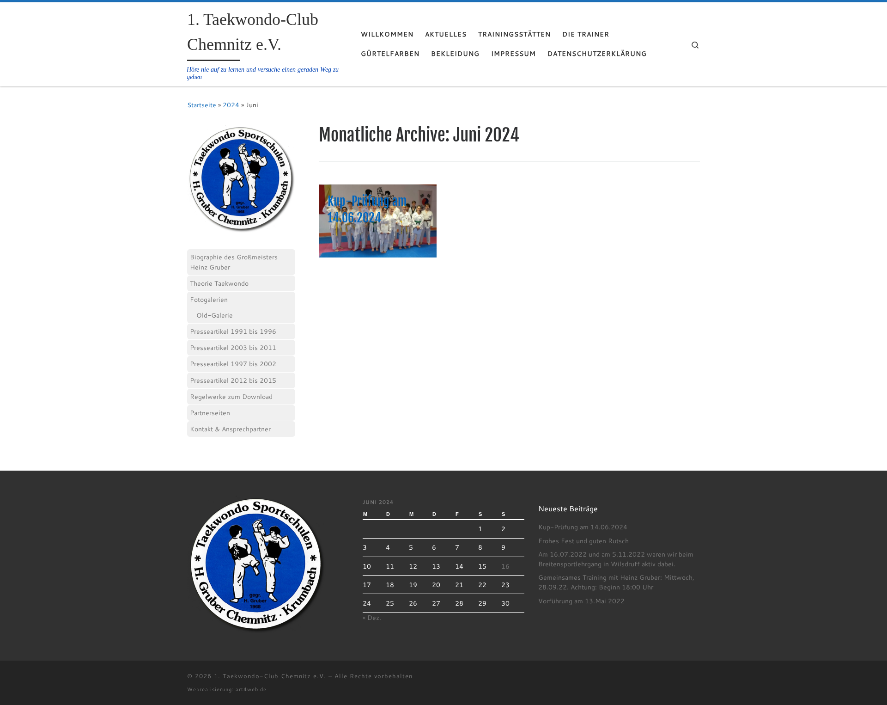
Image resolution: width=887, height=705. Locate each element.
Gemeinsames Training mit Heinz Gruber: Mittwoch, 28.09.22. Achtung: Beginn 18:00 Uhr (616, 582)
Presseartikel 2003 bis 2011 (233, 347)
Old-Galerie (214, 315)
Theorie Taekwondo (219, 283)
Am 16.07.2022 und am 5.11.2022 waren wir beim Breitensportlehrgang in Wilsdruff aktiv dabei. (615, 559)
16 (505, 566)
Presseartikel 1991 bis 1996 (233, 331)
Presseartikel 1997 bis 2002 (233, 363)
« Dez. (372, 617)
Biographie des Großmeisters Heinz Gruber (234, 261)
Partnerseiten (210, 412)
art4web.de (251, 689)
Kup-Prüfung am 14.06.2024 (582, 527)
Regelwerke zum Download (231, 396)
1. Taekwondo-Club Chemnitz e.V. (270, 676)
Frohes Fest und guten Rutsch (583, 541)
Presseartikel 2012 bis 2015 (233, 380)
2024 (231, 104)
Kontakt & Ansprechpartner (230, 428)
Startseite (201, 104)
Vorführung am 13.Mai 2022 (581, 601)
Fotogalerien (209, 299)
